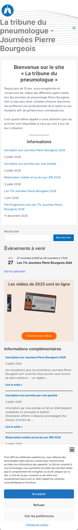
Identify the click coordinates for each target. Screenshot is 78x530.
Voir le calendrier (14, 271)
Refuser (39, 505)
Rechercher (11, 231)
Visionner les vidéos (39, 335)
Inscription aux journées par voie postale (30, 163)
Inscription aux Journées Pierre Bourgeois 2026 (34, 150)
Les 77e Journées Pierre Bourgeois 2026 (30, 191)
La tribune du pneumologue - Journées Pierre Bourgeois (27, 35)
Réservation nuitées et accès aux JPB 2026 (32, 177)
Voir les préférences (39, 516)
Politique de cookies (37, 524)
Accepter (39, 494)
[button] (72, 449)
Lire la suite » (13, 384)
